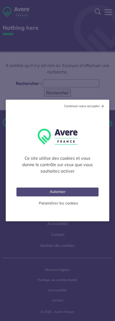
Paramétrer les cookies (58, 203)
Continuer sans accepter (82, 106)
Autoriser (58, 191)
